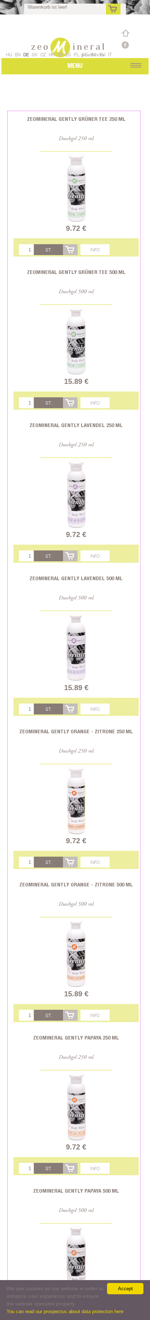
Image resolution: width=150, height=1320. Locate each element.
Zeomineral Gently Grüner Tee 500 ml (76, 272)
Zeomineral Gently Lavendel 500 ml (76, 578)
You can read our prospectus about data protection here (65, 1311)
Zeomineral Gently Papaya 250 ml (76, 1037)
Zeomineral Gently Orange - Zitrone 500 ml (76, 884)
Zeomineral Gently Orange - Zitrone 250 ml (76, 731)
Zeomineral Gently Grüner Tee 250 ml (76, 119)
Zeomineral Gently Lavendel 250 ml (76, 425)
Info (95, 250)
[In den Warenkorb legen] (70, 249)
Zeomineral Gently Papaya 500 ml (76, 1191)
